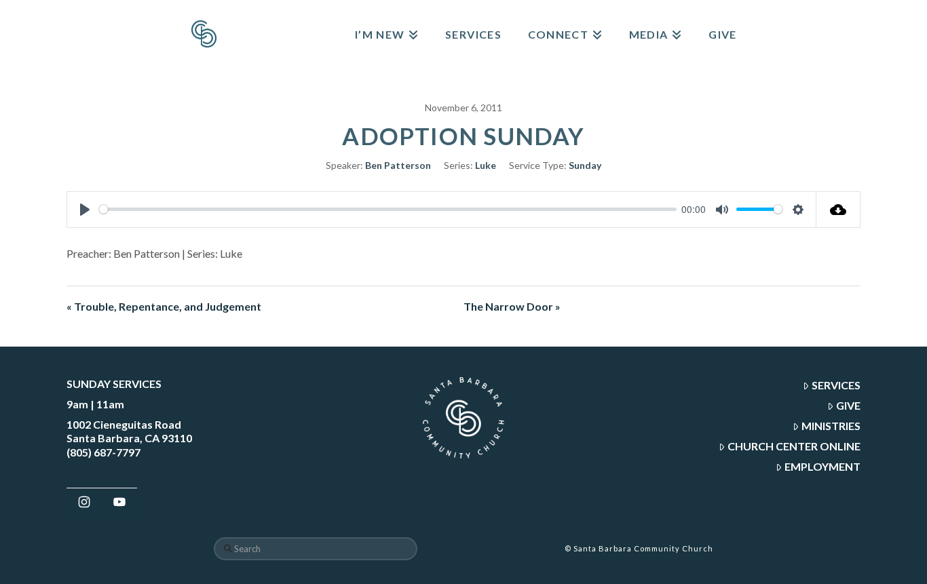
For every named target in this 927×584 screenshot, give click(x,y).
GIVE (848, 405)
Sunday (585, 165)
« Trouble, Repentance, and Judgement (164, 306)
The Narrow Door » (512, 306)
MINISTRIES (830, 425)
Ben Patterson (398, 165)
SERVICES (836, 384)
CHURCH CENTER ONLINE (793, 446)
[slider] (388, 209)
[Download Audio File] (838, 209)
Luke (485, 165)
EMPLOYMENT (822, 466)
